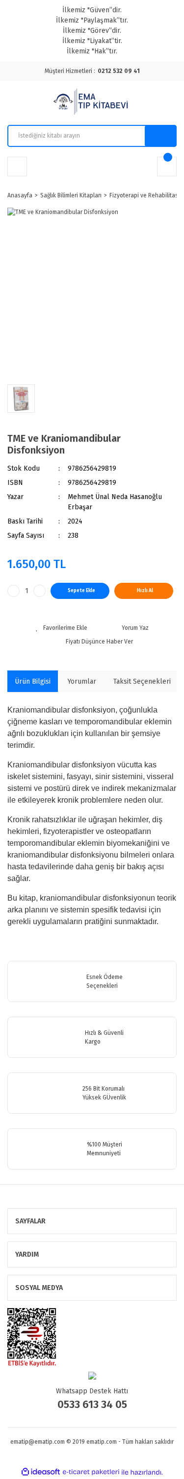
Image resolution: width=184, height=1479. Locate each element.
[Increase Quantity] (39, 591)
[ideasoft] (40, 1472)
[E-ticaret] (91, 1472)
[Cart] (167, 166)
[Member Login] (17, 166)
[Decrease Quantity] (13, 591)
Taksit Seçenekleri (142, 681)
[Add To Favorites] (61, 627)
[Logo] (92, 103)
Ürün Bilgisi (33, 681)
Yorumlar (82, 681)
